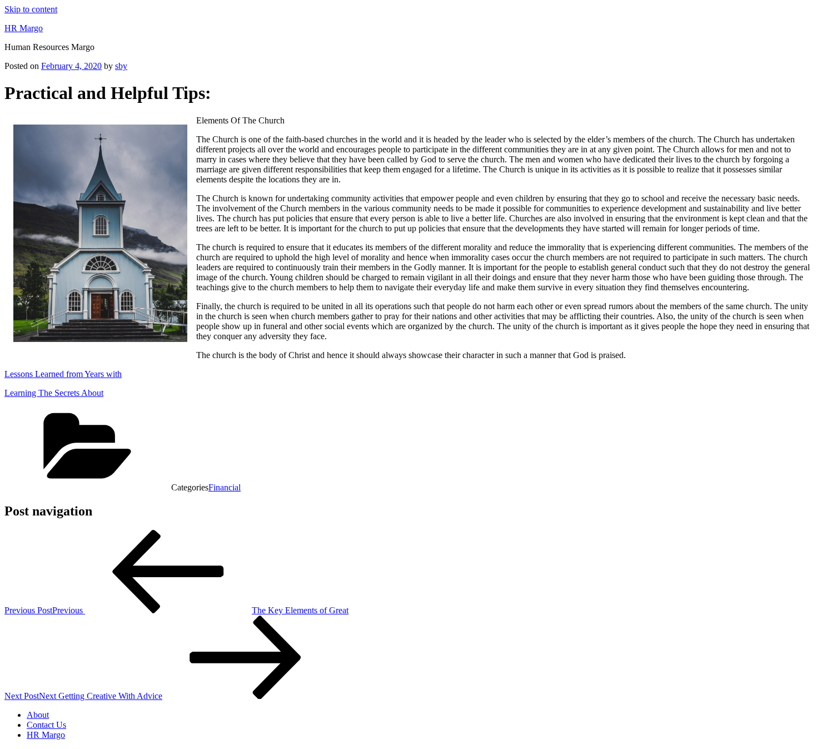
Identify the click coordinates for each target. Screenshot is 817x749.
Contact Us (46, 725)
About (38, 715)
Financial (224, 487)
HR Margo (23, 28)
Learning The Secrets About (53, 393)
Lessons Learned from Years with (63, 374)
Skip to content (30, 9)
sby (121, 66)
